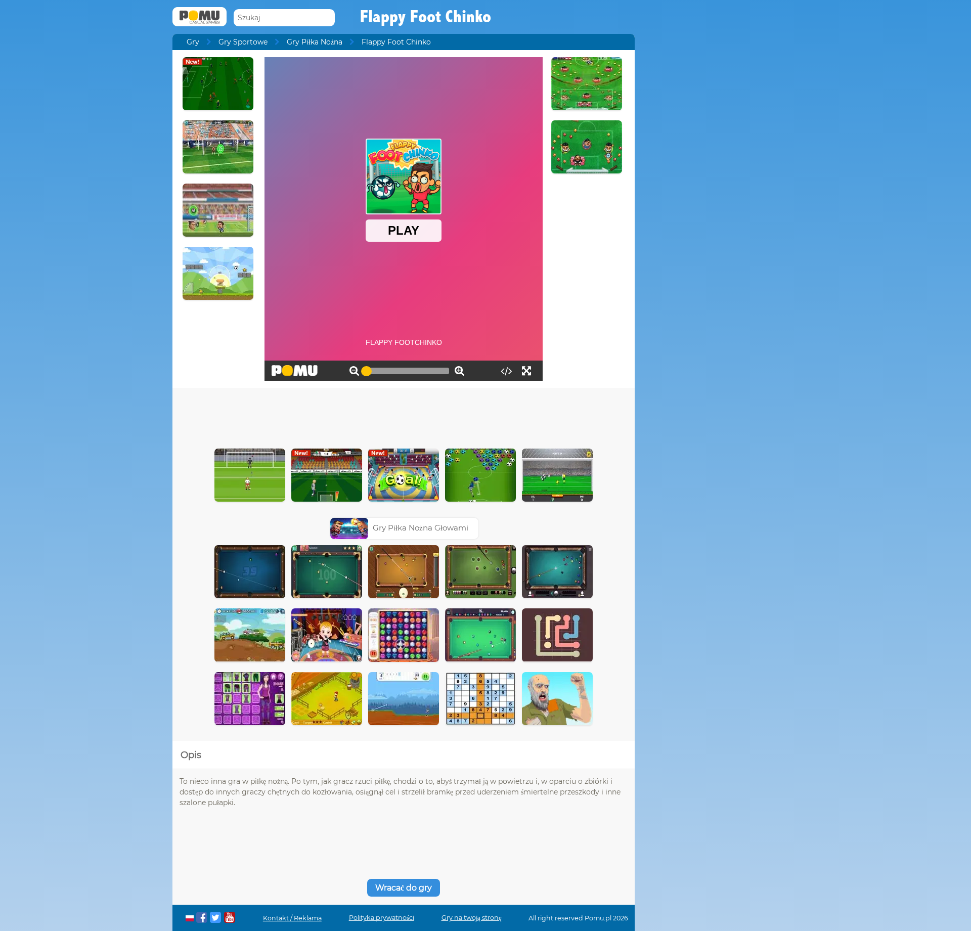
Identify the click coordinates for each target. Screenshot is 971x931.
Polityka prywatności (381, 917)
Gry (193, 42)
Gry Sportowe (243, 42)
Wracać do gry (403, 888)
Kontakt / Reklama (292, 918)
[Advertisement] (403, 415)
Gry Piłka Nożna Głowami (420, 528)
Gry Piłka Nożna (314, 42)
